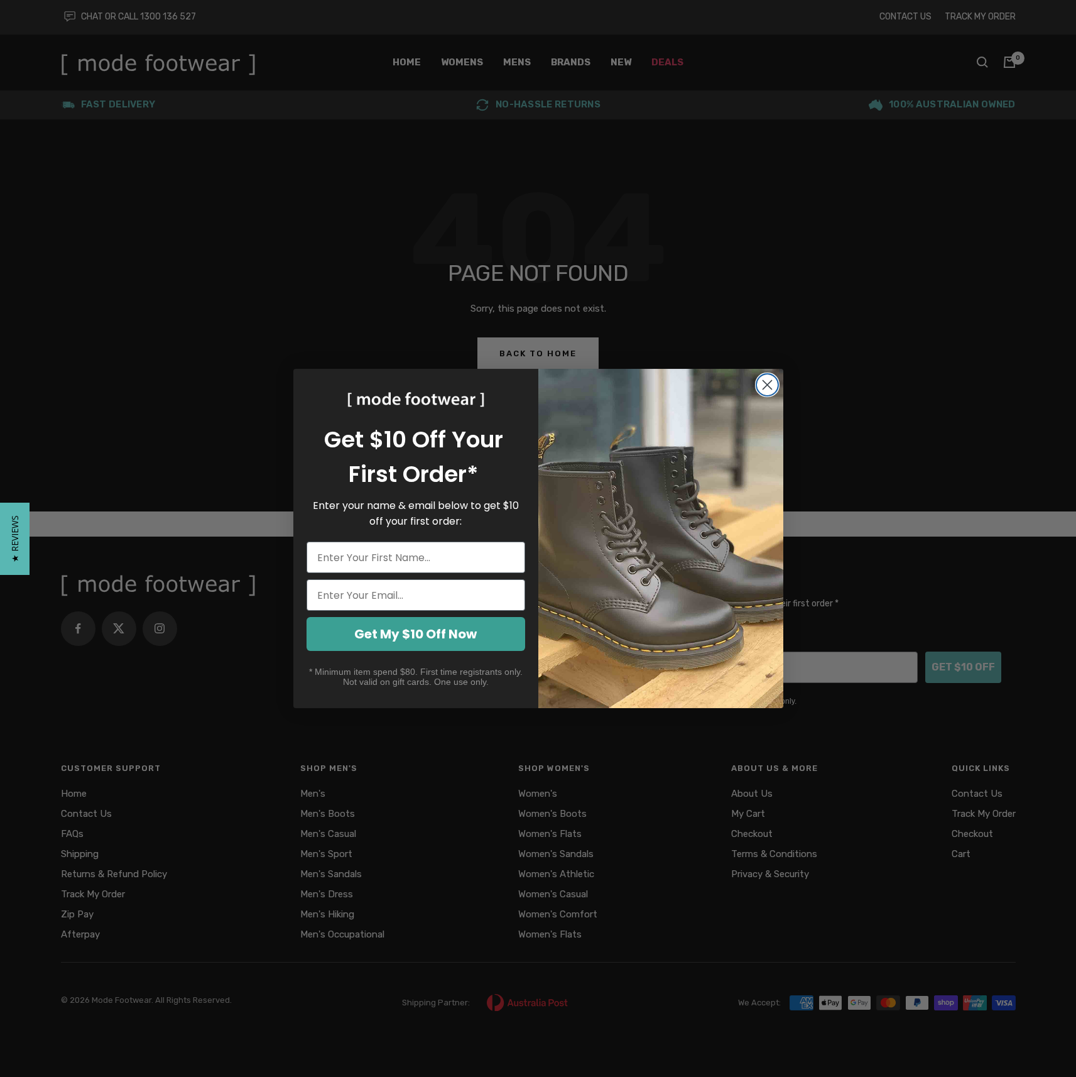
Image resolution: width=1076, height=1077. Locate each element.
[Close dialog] (767, 385)
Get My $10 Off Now (415, 634)
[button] (15, 539)
